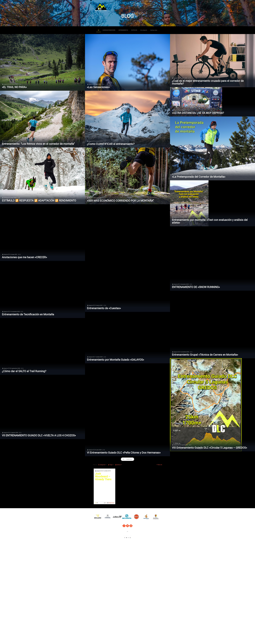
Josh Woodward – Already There (103, 476)
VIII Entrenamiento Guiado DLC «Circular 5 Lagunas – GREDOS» (209, 447)
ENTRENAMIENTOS (123, 30)
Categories (102, 464)
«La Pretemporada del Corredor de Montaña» (198, 176)
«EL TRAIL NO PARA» (14, 87)
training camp (153, 30)
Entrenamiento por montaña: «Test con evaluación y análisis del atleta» (210, 221)
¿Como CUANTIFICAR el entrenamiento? (111, 143)
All (98, 30)
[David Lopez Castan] (101, 7)
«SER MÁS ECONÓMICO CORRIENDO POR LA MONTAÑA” (120, 200)
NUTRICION (134, 30)
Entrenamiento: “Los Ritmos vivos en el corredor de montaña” (38, 143)
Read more (111, 502)
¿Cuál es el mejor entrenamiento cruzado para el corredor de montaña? (208, 82)
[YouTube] (128, 537)
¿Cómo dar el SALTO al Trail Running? (24, 371)
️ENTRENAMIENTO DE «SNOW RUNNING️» (196, 287)
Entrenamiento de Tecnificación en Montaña (28, 314)
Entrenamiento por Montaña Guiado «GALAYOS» (115, 359)
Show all (160, 464)
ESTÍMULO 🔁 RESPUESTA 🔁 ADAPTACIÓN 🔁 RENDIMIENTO (39, 200)
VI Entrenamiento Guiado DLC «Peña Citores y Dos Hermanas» (124, 452)
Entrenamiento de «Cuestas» (104, 308)
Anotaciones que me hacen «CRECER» (24, 257)
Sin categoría (143, 30)
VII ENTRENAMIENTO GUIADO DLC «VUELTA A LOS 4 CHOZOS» (39, 435)
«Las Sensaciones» (98, 87)
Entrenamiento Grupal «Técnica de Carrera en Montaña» (205, 354)
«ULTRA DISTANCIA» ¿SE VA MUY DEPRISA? (198, 112)
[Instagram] (130, 537)
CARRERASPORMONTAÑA (108, 30)
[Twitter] (126, 537)
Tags (111, 464)
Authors (119, 464)
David (5, 84)
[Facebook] (125, 537)
